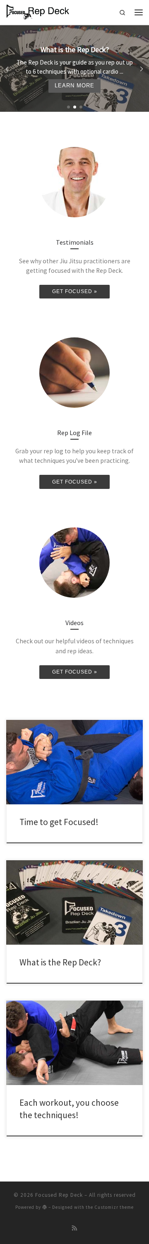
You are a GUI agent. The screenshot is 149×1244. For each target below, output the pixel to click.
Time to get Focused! (59, 822)
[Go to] (74, 68)
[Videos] (74, 562)
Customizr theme (114, 1207)
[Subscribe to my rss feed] (74, 1228)
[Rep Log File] (74, 372)
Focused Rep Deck (59, 1194)
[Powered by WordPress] (44, 1207)
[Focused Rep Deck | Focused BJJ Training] (37, 11)
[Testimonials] (74, 182)
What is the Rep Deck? (60, 962)
